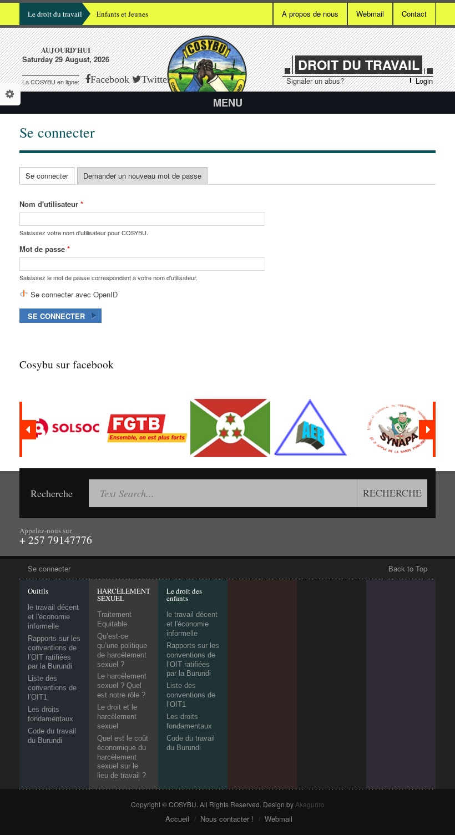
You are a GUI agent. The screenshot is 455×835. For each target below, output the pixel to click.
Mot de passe (44, 249)
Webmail (370, 13)
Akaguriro (310, 804)
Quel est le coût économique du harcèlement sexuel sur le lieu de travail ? (122, 757)
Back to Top (407, 569)
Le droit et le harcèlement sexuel (117, 716)
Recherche (52, 493)
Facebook (109, 79)
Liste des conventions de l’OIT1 (52, 687)
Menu (227, 102)
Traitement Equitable (114, 619)
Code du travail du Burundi (52, 736)
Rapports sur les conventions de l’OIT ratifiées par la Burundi (54, 652)
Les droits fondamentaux (50, 714)
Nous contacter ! (227, 818)
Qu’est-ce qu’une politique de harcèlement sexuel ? (122, 650)
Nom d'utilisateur (51, 204)
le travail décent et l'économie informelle (53, 616)
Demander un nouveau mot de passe (142, 175)
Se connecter (50, 175)
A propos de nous (310, 13)
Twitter (155, 79)
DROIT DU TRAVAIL (358, 64)
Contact (414, 13)
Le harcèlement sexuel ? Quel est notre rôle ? (121, 685)
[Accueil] (206, 74)
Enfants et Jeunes (122, 14)
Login (424, 80)
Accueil (177, 818)
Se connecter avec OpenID (74, 294)
